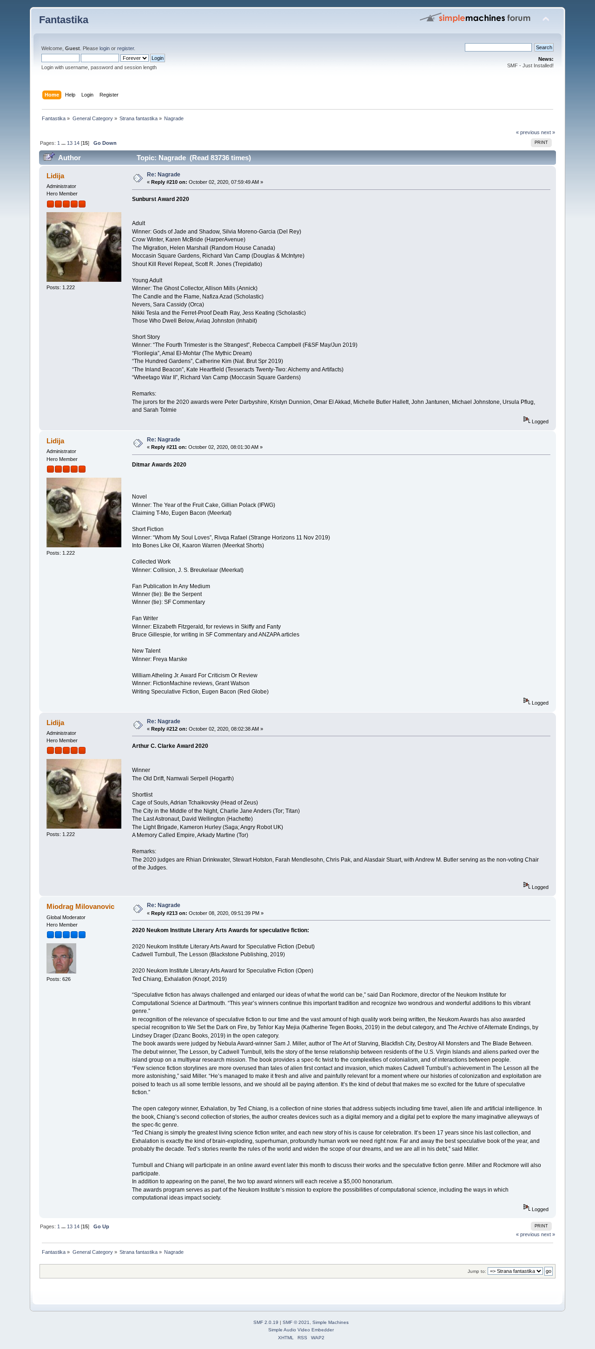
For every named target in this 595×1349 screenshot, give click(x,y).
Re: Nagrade (163, 174)
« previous (528, 132)
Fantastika (63, 20)
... (64, 143)
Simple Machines (330, 1322)
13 (70, 143)
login (104, 48)
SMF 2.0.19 (265, 1322)
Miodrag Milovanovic (80, 906)
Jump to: (477, 1271)
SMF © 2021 (296, 1322)
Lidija (55, 176)
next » (548, 132)
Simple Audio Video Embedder (301, 1329)
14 (76, 143)
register (125, 48)
